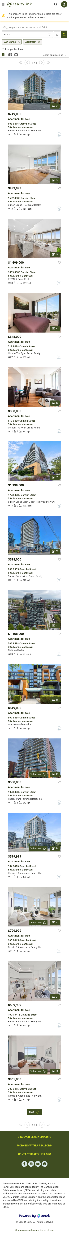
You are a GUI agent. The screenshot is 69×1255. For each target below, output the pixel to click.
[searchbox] (32, 27)
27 (57, 922)
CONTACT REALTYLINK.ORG (34, 1154)
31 (57, 477)
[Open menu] (3, 4)
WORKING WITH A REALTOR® (34, 1145)
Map (9, 54)
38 (57, 254)
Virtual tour (36, 774)
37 (57, 180)
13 (57, 402)
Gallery (3, 54)
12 (57, 328)
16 (57, 699)
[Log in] (64, 4)
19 (57, 774)
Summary (16, 54)
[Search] (56, 4)
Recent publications (52, 55)
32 (57, 551)
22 (57, 625)
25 (57, 1071)
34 (57, 106)
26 (57, 848)
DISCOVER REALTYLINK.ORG (34, 1136)
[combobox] (34, 27)
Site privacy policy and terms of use (34, 1230)
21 (57, 996)
